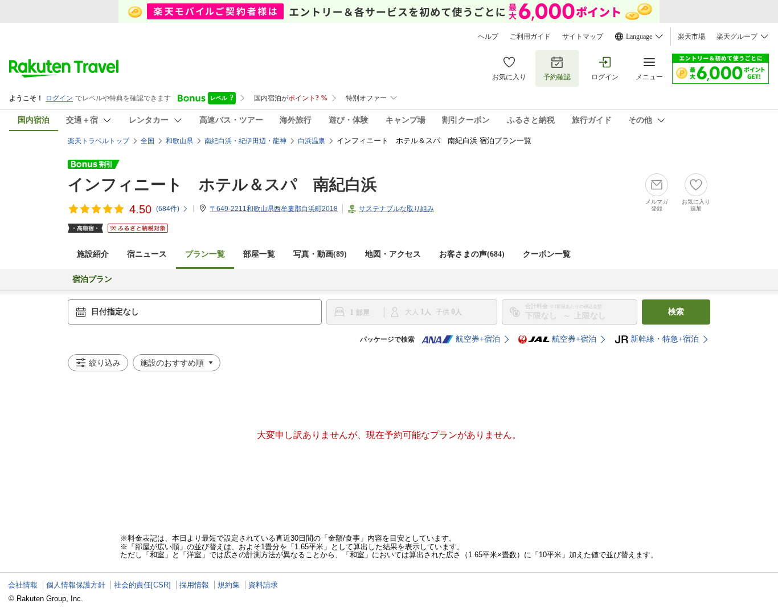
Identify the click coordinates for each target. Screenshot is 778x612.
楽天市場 (691, 36)
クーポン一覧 (547, 254)
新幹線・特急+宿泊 (664, 339)
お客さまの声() (472, 254)
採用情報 (194, 585)
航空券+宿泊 (478, 339)
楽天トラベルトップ (98, 141)
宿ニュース (147, 254)
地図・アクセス (393, 254)
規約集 (229, 585)
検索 (676, 311)
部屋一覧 (259, 254)
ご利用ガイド (530, 36)
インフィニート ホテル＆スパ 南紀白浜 (222, 184)
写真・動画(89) (320, 254)
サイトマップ (582, 36)
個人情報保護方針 (75, 585)
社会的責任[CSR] (142, 585)
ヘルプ (488, 36)
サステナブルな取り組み (396, 209)
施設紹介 (93, 254)
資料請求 (263, 585)
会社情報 (23, 585)
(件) (167, 208)
